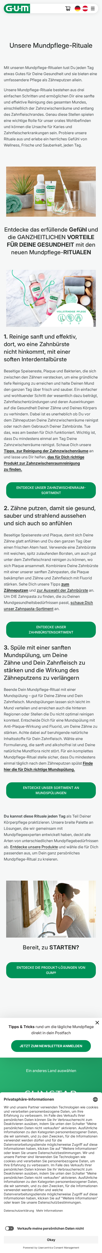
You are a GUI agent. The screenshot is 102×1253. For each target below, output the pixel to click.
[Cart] (68, 8)
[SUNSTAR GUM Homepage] (17, 8)
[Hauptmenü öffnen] (94, 8)
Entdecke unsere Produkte (34, 846)
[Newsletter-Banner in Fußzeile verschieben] (97, 1022)
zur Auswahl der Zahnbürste (62, 590)
